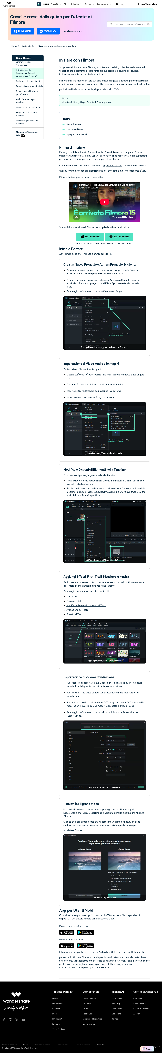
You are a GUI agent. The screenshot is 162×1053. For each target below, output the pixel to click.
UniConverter (57, 1004)
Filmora (55, 999)
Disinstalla (100, 1045)
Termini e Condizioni (9, 1045)
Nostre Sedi (88, 1014)
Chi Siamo (87, 1004)
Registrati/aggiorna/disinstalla (29, 86)
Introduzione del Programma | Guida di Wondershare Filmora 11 (27, 73)
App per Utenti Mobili (77, 134)
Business (115, 1019)
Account (136, 1014)
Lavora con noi (89, 1024)
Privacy (25, 1045)
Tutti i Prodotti (58, 1029)
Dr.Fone (55, 1014)
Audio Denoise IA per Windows (25, 101)
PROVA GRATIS (24, 31)
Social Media (117, 1009)
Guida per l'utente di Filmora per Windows (57, 46)
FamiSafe (56, 1024)
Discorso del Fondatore (92, 1019)
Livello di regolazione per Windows (27, 122)
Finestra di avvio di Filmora (28, 107)
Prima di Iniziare (74, 124)
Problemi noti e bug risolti (28, 81)
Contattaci (137, 999)
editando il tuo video (73, 84)
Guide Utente (28, 46)
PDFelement (57, 1019)
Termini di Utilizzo (62, 1045)
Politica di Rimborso (83, 1045)
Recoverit (56, 1009)
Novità (85, 1009)
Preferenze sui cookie (42, 1045)
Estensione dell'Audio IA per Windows (27, 93)
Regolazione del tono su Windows (27, 114)
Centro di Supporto (141, 1009)
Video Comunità (139, 1004)
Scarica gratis (92, 236)
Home (14, 46)
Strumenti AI (117, 999)
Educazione (116, 1014)
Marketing (116, 1004)
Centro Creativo (89, 999)
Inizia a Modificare (75, 129)
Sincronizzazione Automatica (23, 63)
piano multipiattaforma (128, 952)
